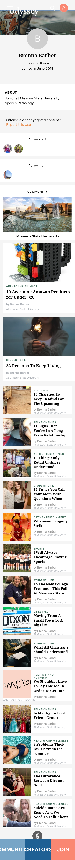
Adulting (41, 390)
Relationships (45, 709)
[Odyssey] (24, 11)
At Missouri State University (22, 309)
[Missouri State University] (7, 174)
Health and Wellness (51, 740)
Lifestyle (41, 611)
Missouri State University (37, 236)
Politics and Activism (44, 676)
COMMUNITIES (12, 850)
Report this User (19, 124)
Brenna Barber (19, 304)
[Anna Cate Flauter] (18, 148)
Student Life (16, 360)
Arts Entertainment (22, 286)
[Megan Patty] (7, 148)
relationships (45, 422)
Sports (39, 548)
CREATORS (38, 850)
